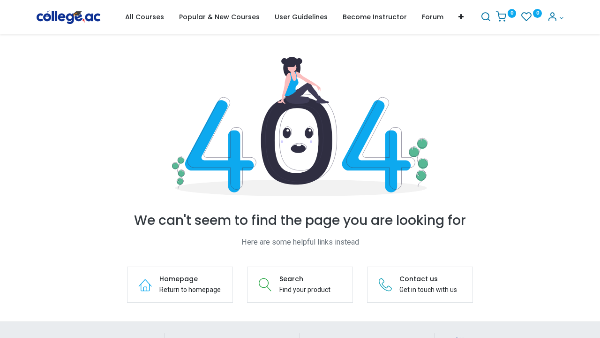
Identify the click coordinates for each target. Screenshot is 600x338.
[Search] (485, 18)
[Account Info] (555, 18)
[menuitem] (145, 17)
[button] (461, 17)
